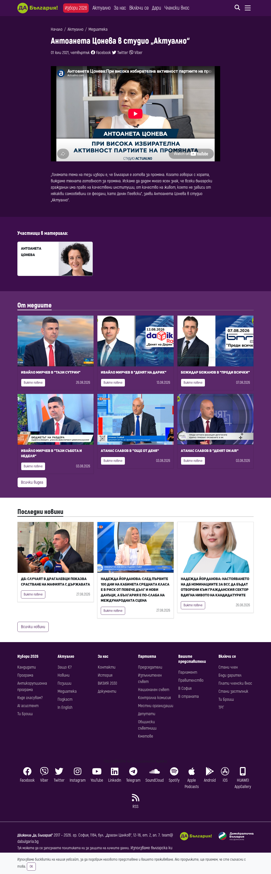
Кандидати (26, 667)
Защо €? (65, 667)
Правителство (190, 680)
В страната (188, 696)
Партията (147, 656)
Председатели (150, 667)
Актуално (102, 8)
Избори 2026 (76, 8)
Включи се (139, 8)
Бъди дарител (230, 675)
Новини (63, 675)
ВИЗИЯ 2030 (107, 683)
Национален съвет (153, 689)
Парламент (187, 672)
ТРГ (221, 707)
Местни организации (155, 705)
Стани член (228, 667)
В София (185, 688)
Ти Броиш (25, 713)
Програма (25, 675)
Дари (156, 8)
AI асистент (28, 705)
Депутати (146, 713)
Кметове (145, 736)
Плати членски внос (235, 683)
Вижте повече (33, 383)
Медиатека (98, 29)
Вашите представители (192, 659)
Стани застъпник (233, 691)
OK (31, 866)
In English (65, 707)
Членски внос (177, 8)
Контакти (106, 667)
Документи (107, 691)
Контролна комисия (154, 697)
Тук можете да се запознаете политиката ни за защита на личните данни (73, 848)
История (105, 675)
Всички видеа (32, 482)
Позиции (64, 683)
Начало (56, 29)
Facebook (103, 52)
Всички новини (33, 626)
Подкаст (65, 699)
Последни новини (40, 512)
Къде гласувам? (30, 697)
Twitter (122, 52)
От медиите (34, 305)
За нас (120, 8)
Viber (137, 52)
